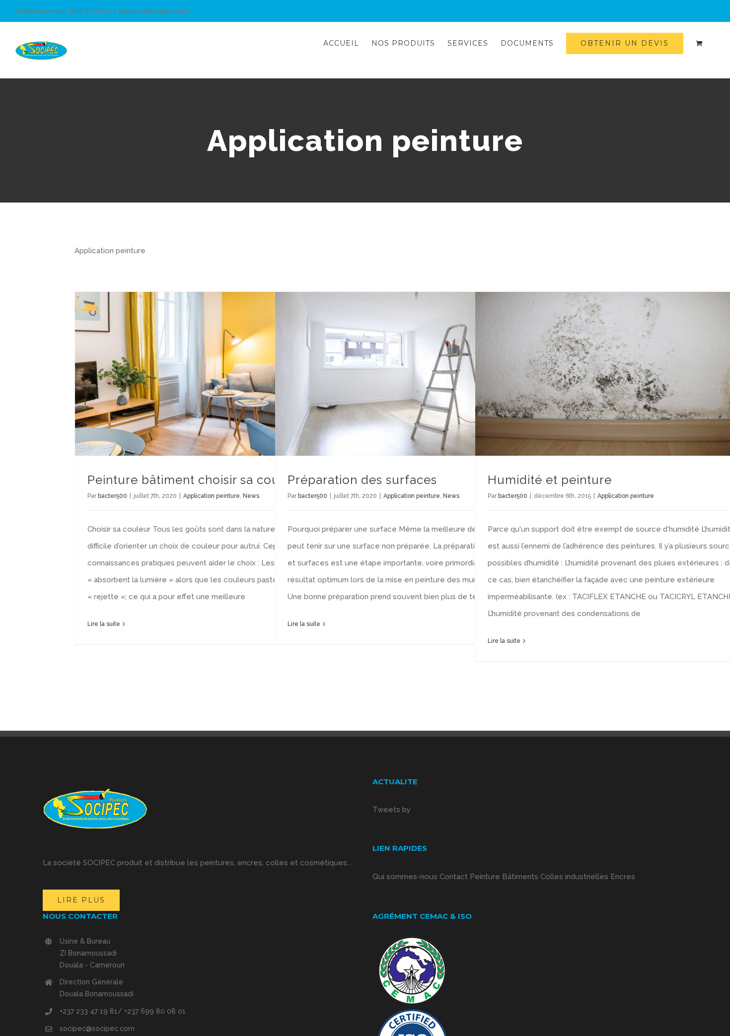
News (251, 495)
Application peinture (211, 495)
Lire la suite (103, 624)
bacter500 (112, 495)
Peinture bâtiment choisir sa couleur (195, 480)
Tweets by (391, 809)
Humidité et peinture (550, 480)
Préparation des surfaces (362, 480)
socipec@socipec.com (154, 10)
